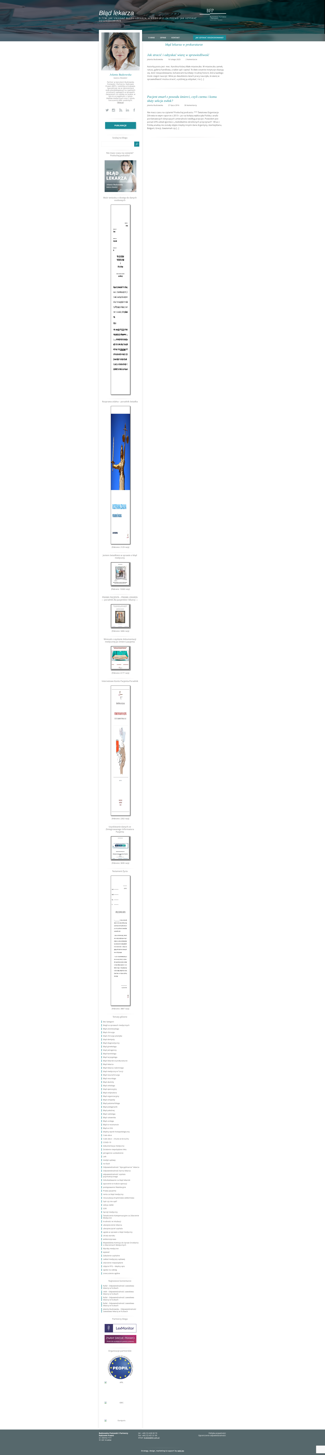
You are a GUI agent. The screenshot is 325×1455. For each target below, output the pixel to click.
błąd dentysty (109, 1039)
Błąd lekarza (116, 12)
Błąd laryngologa (110, 1057)
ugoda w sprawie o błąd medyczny (117, 1232)
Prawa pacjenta (109, 1191)
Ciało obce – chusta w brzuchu (116, 1139)
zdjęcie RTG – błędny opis (114, 1266)
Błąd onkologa (109, 1085)
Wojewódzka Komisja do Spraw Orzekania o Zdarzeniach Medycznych (121, 1243)
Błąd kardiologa (109, 1053)
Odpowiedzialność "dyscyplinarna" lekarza (121, 1167)
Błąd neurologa (109, 1078)
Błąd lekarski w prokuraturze (115, 1061)
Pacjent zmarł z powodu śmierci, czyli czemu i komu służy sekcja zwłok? (182, 99)
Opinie (163, 37)
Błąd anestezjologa (111, 1029)
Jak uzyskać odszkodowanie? (210, 37)
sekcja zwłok (108, 1205)
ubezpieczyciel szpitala (113, 1228)
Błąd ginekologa (110, 1046)
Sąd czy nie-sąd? (110, 1201)
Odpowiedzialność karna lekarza (117, 1170)
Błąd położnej (109, 1110)
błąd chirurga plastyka (112, 1036)
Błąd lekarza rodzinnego (113, 1068)
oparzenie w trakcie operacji (115, 1183)
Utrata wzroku (109, 1235)
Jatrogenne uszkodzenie (113, 1153)
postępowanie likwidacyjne (114, 1187)
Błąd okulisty (108, 1082)
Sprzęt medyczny (110, 1212)
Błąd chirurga (109, 1032)
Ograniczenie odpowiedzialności (212, 1435)
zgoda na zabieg (110, 1270)
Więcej (120, 102)
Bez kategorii (108, 1021)
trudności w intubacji (112, 1221)
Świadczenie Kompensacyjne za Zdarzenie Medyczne (121, 1216)
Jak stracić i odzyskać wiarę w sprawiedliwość (178, 55)
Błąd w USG (108, 1128)
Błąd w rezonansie (111, 1124)
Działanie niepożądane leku (115, 1149)
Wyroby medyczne (111, 1248)
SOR (105, 1208)
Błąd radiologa (109, 1114)
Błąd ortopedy (109, 1100)
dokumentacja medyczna (113, 1146)
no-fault (106, 1163)
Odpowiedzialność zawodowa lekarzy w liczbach (118, 1287)
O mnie (151, 37)
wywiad (106, 1252)
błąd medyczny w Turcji (113, 1071)
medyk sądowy (109, 1160)
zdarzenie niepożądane (113, 1262)
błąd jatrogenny (110, 1050)
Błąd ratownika (109, 1117)
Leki (104, 1156)
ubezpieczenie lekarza (112, 1225)
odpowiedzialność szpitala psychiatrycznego (114, 1175)
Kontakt (175, 37)
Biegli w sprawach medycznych (116, 1025)
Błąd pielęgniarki (110, 1107)
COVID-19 (107, 1142)
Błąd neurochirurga (111, 1075)
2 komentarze (191, 59)
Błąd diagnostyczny (111, 1043)
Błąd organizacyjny (111, 1096)
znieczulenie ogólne (111, 1273)
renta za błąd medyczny (113, 1194)
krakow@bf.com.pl (152, 1437)
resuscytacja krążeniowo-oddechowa (118, 1198)
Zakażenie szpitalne (111, 1255)
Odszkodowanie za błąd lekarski (116, 1180)
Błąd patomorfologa (111, 1103)
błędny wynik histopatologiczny (116, 1131)
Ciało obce (107, 1135)
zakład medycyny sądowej (114, 1259)
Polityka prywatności (217, 1433)
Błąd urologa (108, 1121)
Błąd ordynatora (110, 1092)
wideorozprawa (109, 1239)
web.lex (180, 1451)
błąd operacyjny (110, 1089)
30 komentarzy (190, 105)
